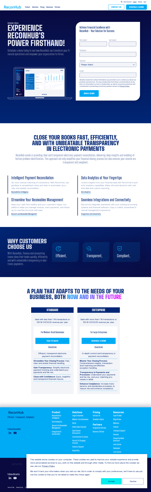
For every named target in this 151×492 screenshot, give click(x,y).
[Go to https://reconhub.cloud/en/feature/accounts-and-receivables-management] (41, 206)
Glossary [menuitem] (116, 434)
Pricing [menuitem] (96, 412)
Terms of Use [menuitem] (11, 487)
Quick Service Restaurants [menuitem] (76, 431)
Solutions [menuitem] (77, 412)
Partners (57, 7)
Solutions (35, 7)
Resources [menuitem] (118, 412)
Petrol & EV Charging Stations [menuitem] (78, 441)
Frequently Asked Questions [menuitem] (118, 439)
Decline (133, 481)
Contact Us (116, 7)
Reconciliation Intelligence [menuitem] (56, 416)
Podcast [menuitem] (116, 427)
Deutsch (140, 2)
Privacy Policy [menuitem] (19, 487)
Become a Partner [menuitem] (98, 431)
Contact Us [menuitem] (96, 415)
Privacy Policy (48, 466)
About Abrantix (128, 2)
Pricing (42, 7)
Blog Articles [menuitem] (117, 419)
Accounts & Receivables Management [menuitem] (59, 426)
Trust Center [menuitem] (117, 452)
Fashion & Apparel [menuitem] (78, 447)
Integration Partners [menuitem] (99, 428)
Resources (49, 7)
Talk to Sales (52, 341)
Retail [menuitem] (74, 423)
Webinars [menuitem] (116, 423)
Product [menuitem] (56, 412)
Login (144, 2)
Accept (111, 481)
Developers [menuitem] (116, 448)
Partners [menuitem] (97, 424)
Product (27, 7)
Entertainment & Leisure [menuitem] (80, 437)
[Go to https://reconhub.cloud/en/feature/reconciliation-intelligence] (41, 184)
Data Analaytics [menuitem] (57, 422)
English (135, 2)
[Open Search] (121, 2)
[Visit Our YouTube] (15, 433)
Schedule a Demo (136, 7)
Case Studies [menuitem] (117, 415)
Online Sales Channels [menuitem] (79, 427)
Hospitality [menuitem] (76, 450)
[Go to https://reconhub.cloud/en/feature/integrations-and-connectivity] (110, 206)
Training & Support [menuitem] (119, 430)
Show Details (52, 347)
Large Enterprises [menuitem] (77, 415)
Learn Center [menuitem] (117, 444)
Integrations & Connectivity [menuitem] (56, 432)
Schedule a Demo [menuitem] (98, 419)
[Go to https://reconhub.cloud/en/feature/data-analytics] (110, 184)
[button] (137, 2)
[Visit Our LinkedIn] (10, 433)
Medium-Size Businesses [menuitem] (80, 419)
